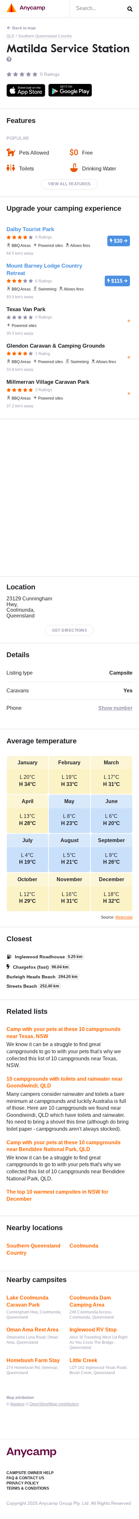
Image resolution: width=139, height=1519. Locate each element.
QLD (10, 36)
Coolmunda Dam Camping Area (90, 1301)
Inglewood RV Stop (93, 1329)
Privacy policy (22, 1483)
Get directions (69, 630)
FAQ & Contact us (25, 1478)
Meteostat (124, 917)
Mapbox (17, 1404)
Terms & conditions (27, 1488)
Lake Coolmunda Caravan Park (27, 1301)
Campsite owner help (30, 1473)
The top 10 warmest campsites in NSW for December (57, 1195)
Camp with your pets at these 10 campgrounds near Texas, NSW (63, 1032)
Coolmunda (84, 1246)
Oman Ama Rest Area (32, 1329)
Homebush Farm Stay (33, 1360)
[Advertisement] (69, 497)
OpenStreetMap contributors (54, 1404)
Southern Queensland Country (45, 36)
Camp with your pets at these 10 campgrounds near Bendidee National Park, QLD (63, 1146)
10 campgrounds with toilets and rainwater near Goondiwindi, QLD (64, 1082)
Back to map (24, 28)
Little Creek (83, 1360)
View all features (69, 184)
